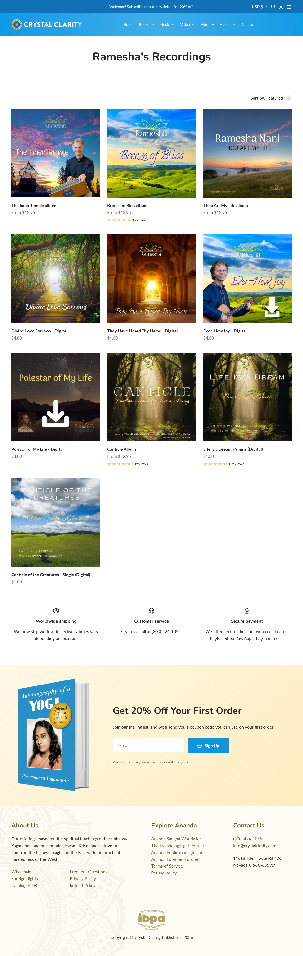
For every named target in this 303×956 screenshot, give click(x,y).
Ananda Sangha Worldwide (176, 838)
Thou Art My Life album (225, 205)
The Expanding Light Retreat (177, 845)
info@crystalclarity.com (254, 845)
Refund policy (164, 872)
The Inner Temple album (33, 205)
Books (144, 24)
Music (165, 24)
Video (185, 24)
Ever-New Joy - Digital (224, 330)
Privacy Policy (83, 878)
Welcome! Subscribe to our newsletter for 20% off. (151, 6)
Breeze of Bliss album (127, 205)
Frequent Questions (88, 871)
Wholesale (21, 871)
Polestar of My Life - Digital (37, 449)
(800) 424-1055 (247, 838)
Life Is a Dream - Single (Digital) (233, 449)
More (204, 24)
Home (128, 24)
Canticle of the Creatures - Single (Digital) (50, 574)
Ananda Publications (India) (176, 852)
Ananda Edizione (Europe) (175, 859)
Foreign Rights (24, 878)
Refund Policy (82, 885)
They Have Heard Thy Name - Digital (142, 330)
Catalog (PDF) (24, 885)
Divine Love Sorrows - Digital (39, 330)
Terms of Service (167, 866)
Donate (247, 24)
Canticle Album (121, 449)
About (225, 24)
